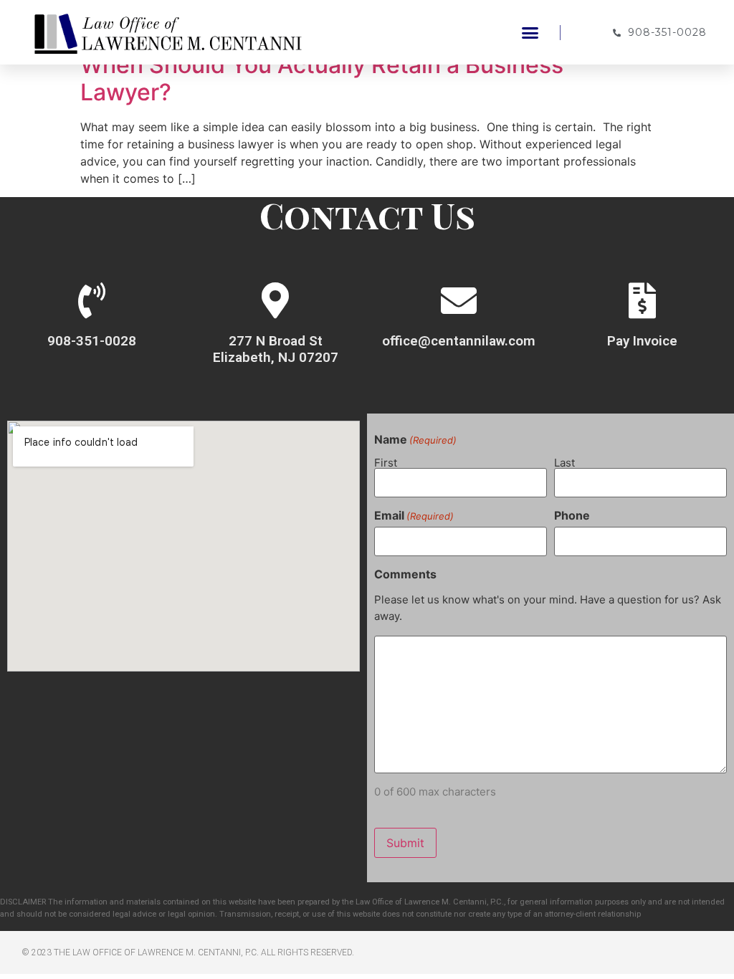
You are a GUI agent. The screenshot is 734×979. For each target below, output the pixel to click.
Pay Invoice (642, 341)
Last (564, 462)
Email (414, 515)
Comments (405, 574)
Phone (572, 515)
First (385, 462)
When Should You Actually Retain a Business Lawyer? (321, 78)
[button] (530, 32)
